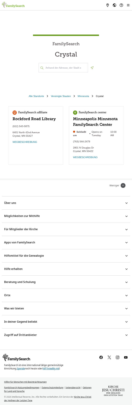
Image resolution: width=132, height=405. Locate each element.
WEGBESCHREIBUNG (25, 142)
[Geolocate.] (92, 67)
